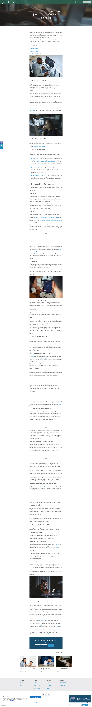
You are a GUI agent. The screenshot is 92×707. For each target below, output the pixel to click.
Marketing (49, 683)
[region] (22, 698)
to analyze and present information (51, 34)
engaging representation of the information (50, 217)
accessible (38, 217)
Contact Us (43, 698)
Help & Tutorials (63, 682)
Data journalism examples (34, 51)
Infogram (57, 547)
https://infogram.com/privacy (9, 700)
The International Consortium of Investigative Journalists (44, 161)
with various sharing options (38, 625)
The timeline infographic (33, 411)
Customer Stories (37, 685)
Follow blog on (57, 652)
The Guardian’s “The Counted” (36, 167)
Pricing (35, 683)
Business (40, 671)
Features (35, 682)
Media (57, 671)
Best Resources (63, 683)
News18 (43, 486)
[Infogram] (4, 2)
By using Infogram (42, 620)
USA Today (31, 356)
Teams (48, 688)
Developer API (62, 685)
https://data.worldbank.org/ (43, 546)
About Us (22, 682)
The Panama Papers (34, 158)
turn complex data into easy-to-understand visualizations (51, 220)
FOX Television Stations (47, 411)
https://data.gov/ (56, 544)
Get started (87, 2)
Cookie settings (35, 702)
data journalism (38, 31)
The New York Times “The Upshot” (37, 175)
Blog (7, 705)
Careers (21, 683)
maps (41, 222)
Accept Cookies (35, 697)
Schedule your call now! (51, 633)
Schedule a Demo (37, 688)
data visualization (36, 108)
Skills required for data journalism (35, 50)
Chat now (50, 698)
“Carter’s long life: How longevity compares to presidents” (42, 358)
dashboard (46, 239)
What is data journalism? (33, 47)
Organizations (23, 671)
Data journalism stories (33, 48)
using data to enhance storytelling (40, 146)
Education (49, 685)
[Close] (40, 694)
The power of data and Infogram (35, 53)
